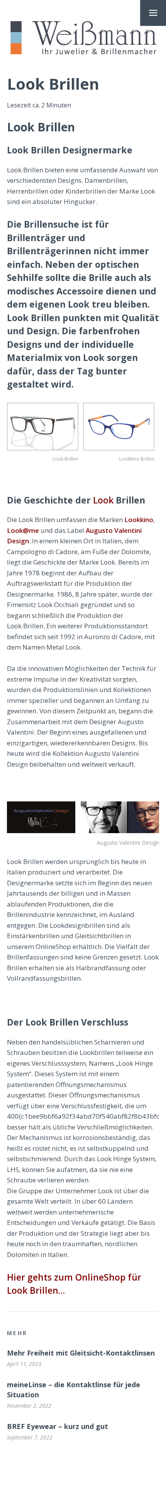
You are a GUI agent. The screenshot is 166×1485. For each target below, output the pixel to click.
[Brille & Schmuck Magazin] (83, 38)
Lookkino (138, 519)
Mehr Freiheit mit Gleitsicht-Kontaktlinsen (81, 1352)
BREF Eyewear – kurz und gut (57, 1426)
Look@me (23, 530)
